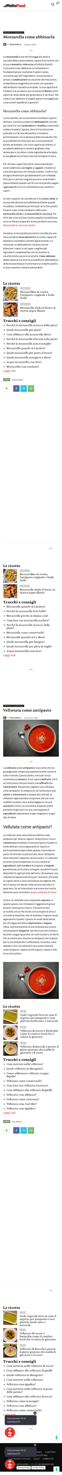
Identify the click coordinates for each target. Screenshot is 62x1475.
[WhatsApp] (31, 388)
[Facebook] (16, 388)
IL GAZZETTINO (41, 1455)
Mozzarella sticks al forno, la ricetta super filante (38, 309)
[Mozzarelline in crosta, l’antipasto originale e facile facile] (10, 294)
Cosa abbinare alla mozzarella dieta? (29, 334)
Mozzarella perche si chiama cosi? (27, 615)
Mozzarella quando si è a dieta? (26, 637)
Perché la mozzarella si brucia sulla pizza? (32, 339)
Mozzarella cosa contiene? (23, 366)
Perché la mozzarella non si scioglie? (29, 343)
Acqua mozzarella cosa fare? (24, 362)
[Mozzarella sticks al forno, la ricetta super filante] (10, 309)
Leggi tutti (9, 370)
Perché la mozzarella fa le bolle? (26, 611)
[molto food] (14, 6)
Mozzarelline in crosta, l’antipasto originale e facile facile (37, 294)
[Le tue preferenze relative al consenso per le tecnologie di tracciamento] (56, 1469)
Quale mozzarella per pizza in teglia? (29, 646)
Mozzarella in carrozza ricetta (19, 225)
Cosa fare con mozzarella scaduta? (28, 620)
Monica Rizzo (15, 44)
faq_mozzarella (17, 380)
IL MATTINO (50, 1452)
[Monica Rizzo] (5, 44)
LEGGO (37, 1458)
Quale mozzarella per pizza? (24, 329)
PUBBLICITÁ (48, 1458)
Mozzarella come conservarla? (25, 632)
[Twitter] (24, 388)
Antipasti (25, 288)
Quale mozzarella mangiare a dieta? (29, 357)
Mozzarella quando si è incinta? (26, 348)
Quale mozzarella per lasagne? (26, 641)
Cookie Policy (38, 1467)
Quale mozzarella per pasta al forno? (29, 352)
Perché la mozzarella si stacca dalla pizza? (32, 325)
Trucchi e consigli (13, 32)
